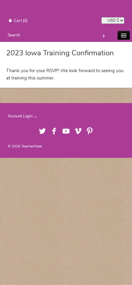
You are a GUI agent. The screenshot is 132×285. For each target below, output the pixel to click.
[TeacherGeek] (66, 9)
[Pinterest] (90, 132)
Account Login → (22, 116)
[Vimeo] (78, 132)
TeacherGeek (31, 146)
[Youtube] (66, 132)
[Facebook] (54, 132)
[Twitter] (42, 132)
